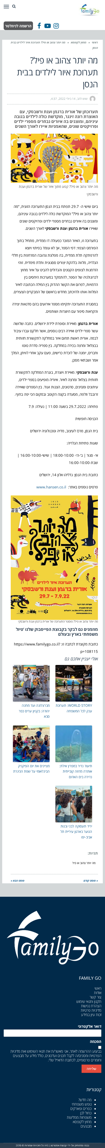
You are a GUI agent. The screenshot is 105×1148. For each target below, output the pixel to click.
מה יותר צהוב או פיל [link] (83, 863)
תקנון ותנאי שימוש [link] (88, 1001)
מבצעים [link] (86, 1126)
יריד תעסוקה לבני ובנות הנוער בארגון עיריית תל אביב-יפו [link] (76, 831)
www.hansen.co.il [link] (51, 486)
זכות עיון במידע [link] (91, 1014)
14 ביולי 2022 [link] (67, 99)
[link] (89, 9)
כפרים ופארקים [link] (81, 1108)
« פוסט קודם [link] (91, 880)
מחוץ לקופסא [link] (78, 42)
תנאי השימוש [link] (36, 1051)
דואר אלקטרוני (89, 1026)
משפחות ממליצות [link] (79, 1117)
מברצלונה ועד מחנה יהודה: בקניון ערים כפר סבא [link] (34, 711)
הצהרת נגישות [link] (91, 1005)
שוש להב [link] (82, 99)
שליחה (91, 1069)
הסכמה (95, 1041)
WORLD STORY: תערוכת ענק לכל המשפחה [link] (74, 708)
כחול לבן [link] (86, 1112)
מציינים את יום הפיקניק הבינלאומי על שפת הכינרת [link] (31, 769)
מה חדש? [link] (85, 1099)
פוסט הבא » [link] (17, 880)
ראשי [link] (95, 42)
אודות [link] (97, 992)
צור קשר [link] (95, 997)
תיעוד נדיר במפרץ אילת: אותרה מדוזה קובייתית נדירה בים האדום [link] (75, 771)
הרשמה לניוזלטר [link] (18, 25)
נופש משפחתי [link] (82, 1104)
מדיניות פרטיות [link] (91, 1010)
